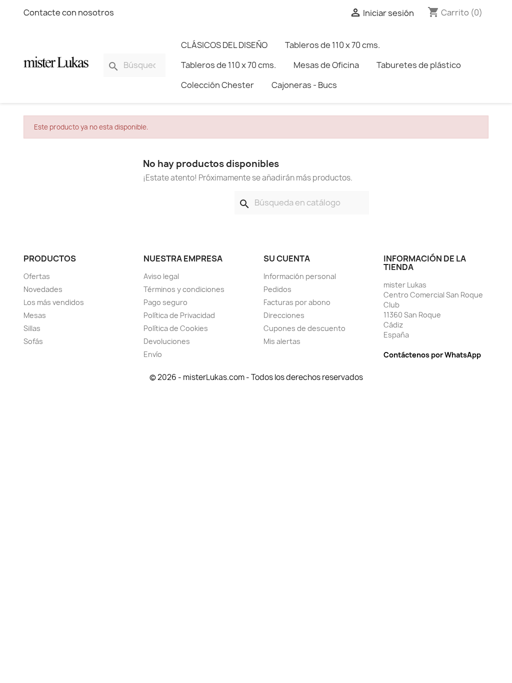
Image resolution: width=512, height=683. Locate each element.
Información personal (300, 276)
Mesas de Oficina (326, 65)
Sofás (33, 341)
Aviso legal (161, 276)
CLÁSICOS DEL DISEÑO (224, 45)
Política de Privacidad (179, 315)
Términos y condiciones (184, 289)
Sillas (32, 328)
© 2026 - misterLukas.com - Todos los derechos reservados (256, 377)
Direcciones (284, 315)
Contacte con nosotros (69, 12)
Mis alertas (282, 341)
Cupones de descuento (305, 328)
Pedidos (278, 289)
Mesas (35, 315)
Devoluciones (167, 341)
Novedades (43, 289)
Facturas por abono (297, 302)
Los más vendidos (54, 302)
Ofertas (37, 276)
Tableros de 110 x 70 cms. (332, 45)
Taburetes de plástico (418, 65)
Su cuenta (287, 258)
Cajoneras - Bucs (304, 85)
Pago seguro (166, 302)
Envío (153, 354)
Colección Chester (217, 85)
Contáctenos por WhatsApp (432, 355)
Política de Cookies (176, 328)
